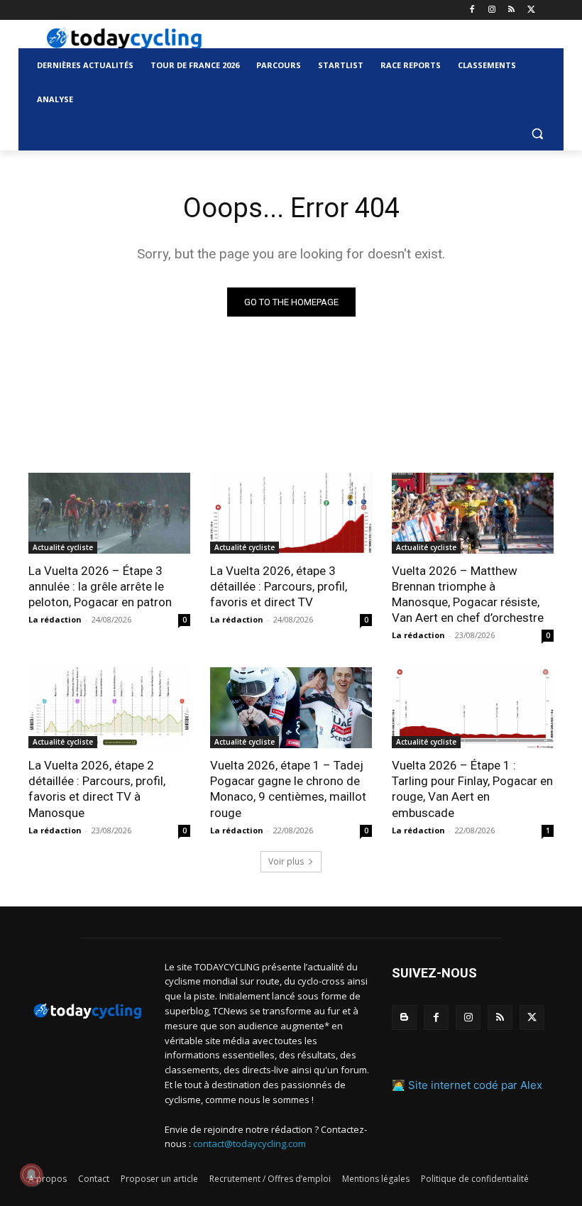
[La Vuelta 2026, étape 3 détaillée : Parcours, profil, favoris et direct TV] (291, 513)
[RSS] (511, 10)
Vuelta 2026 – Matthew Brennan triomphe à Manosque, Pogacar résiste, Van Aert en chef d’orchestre (468, 594)
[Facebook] (472, 10)
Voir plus (286, 861)
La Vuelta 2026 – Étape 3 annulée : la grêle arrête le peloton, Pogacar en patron (100, 586)
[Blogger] (404, 1017)
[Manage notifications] (31, 1174)
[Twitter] (531, 10)
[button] (537, 133)
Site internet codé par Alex (475, 1085)
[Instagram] (492, 10)
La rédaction (55, 619)
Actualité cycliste (63, 547)
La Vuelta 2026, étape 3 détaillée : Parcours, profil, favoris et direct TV (278, 586)
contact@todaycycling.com (249, 1143)
